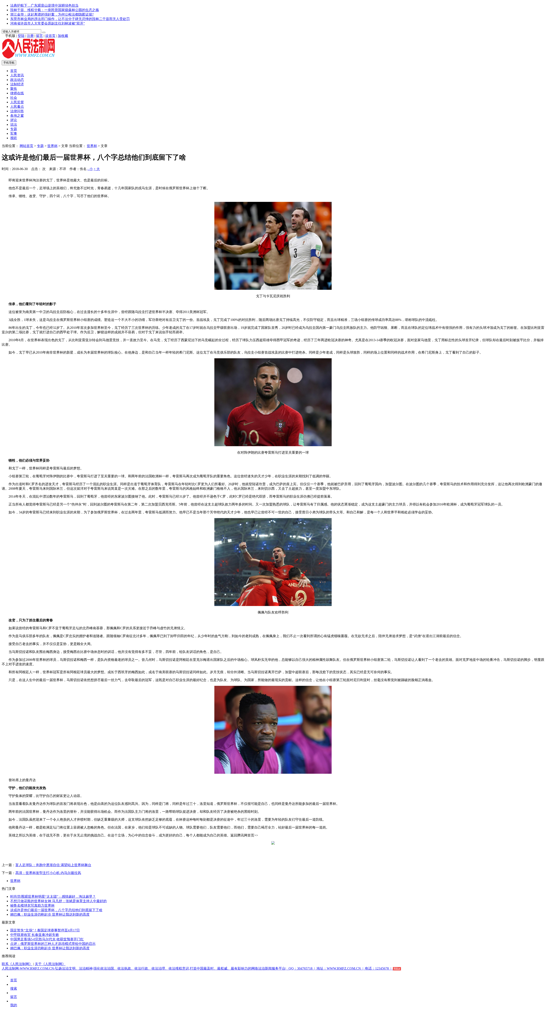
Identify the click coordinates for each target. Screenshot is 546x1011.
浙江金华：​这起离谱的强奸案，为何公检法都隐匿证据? (52, 14)
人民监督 (17, 102)
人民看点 (17, 106)
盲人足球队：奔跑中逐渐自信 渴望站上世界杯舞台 (53, 865)
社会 (13, 97)
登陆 (21, 36)
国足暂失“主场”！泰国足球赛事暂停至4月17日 (45, 930)
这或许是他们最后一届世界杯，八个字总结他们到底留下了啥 (56, 910)
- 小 (90, 169)
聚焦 (13, 88)
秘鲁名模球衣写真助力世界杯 (32, 905)
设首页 (50, 36)
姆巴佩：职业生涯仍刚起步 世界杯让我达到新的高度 (50, 914)
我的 (13, 1005)
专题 (13, 129)
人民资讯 (17, 75)
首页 (13, 71)
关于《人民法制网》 (50, 964)
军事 (13, 133)
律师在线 (17, 93)
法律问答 (17, 111)
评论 (13, 120)
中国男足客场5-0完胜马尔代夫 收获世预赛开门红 (47, 939)
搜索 (13, 988)
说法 (13, 124)
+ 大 (97, 169)
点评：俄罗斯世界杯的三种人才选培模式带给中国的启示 (53, 943)
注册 (30, 36)
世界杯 (52, 146)
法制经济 (17, 84)
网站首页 (26, 146)
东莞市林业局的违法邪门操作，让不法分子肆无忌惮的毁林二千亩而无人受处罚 (70, 19)
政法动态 (17, 80)
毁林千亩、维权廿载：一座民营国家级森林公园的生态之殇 (54, 10)
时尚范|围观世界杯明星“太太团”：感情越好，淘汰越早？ (53, 896)
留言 (39, 36)
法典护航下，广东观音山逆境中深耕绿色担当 (44, 5)
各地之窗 (17, 115)
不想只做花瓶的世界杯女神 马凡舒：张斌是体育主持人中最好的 (58, 901)
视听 (13, 138)
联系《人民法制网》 (17, 964)
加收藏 (63, 36)
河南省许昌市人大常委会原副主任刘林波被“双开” (47, 23)
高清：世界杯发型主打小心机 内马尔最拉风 (48, 873)
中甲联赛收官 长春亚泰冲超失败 (34, 935)
